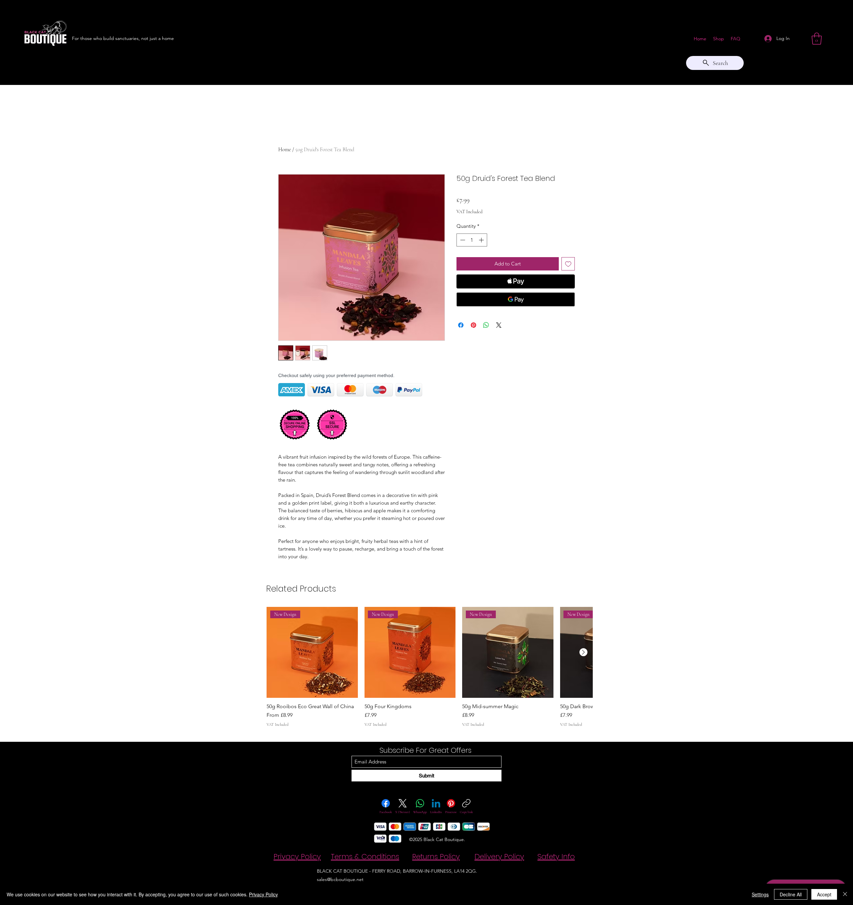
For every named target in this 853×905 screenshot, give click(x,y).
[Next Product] (583, 652)
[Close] (845, 894)
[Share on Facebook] (461, 325)
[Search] (583, 42)
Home (284, 149)
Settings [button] (760, 894)
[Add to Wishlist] (568, 264)
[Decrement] (461, 240)
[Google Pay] (515, 299)
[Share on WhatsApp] (486, 325)
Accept (824, 894)
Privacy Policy (263, 894)
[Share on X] (499, 325)
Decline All (791, 894)
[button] (817, 39)
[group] (429, 667)
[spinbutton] (471, 240)
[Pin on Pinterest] (473, 325)
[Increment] (481, 240)
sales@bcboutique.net (340, 879)
